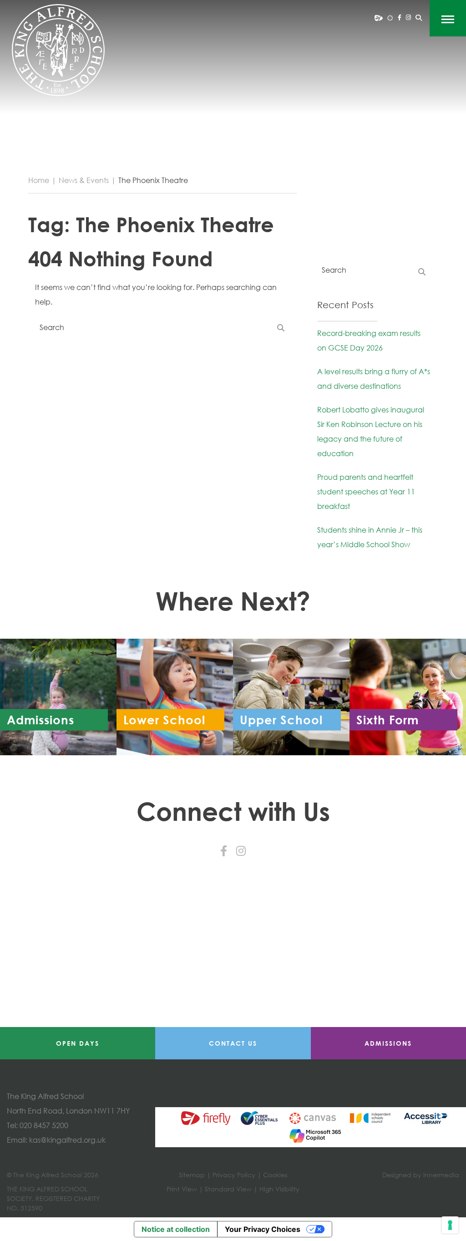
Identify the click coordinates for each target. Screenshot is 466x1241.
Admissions (388, 1043)
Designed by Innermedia (420, 1175)
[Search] (418, 17)
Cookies (275, 1175)
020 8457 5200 (44, 1125)
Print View (182, 1189)
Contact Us (233, 1043)
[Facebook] (399, 17)
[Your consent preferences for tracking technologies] (450, 1225)
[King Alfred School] (58, 50)
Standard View (228, 1189)
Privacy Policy (234, 1175)
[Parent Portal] (379, 17)
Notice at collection (176, 1229)
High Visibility (279, 1189)
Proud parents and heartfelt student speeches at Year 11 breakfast (366, 492)
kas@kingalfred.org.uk (67, 1139)
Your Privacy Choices (262, 1229)
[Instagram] (408, 17)
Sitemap (192, 1175)
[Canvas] (390, 17)
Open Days (77, 1043)
